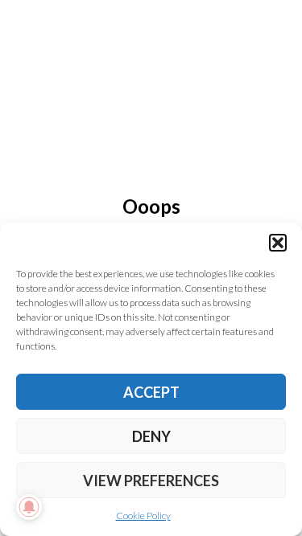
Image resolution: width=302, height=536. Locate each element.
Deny (151, 436)
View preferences (151, 480)
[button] (278, 243)
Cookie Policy (143, 515)
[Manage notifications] (29, 507)
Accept (151, 392)
